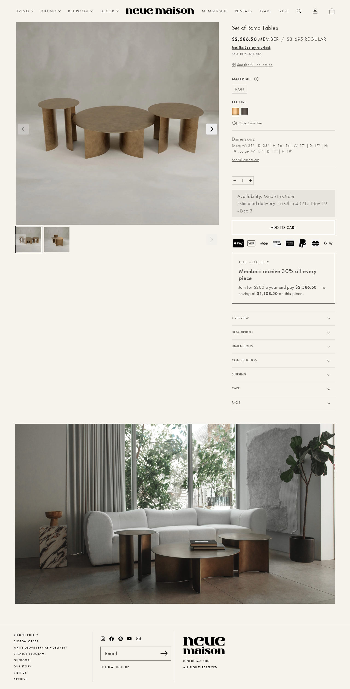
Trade (265, 10)
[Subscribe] (164, 653)
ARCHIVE (21, 679)
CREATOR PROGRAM (29, 654)
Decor (107, 10)
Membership (215, 10)
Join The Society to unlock (251, 47)
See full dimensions (245, 159)
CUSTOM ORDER (26, 641)
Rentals (243, 10)
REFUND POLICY (26, 635)
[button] (23, 129)
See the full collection (255, 64)
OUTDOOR (22, 660)
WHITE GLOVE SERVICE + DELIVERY (40, 647)
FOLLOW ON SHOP (115, 667)
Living (23, 10)
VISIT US (20, 673)
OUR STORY (22, 666)
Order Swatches (250, 123)
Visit (284, 10)
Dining (49, 10)
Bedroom (78, 10)
